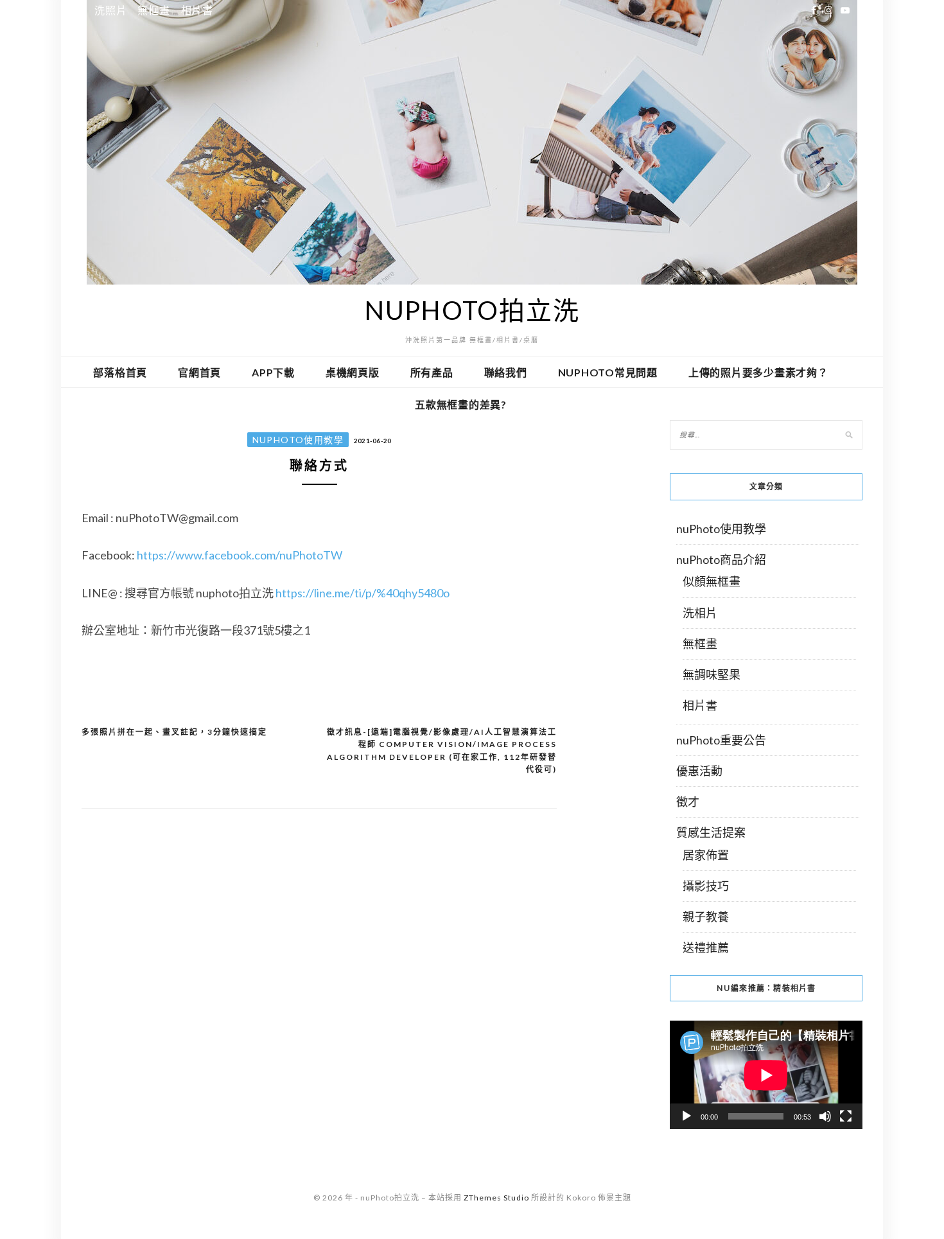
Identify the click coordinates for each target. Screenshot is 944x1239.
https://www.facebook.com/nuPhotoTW (239, 555)
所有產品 (431, 372)
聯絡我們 (505, 372)
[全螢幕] (845, 1116)
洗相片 (700, 613)
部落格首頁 (120, 372)
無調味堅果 (711, 674)
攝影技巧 (706, 886)
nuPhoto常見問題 (608, 372)
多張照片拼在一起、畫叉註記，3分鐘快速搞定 (174, 732)
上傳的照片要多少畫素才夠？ (758, 372)
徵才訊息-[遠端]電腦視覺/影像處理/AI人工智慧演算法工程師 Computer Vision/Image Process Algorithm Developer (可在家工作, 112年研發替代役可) (442, 751)
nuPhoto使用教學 (298, 439)
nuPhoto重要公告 (721, 740)
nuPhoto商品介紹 (721, 559)
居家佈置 (706, 855)
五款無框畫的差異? (461, 404)
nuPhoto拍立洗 (472, 310)
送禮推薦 (706, 947)
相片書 (197, 10)
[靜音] (825, 1116)
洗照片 (110, 10)
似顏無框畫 (711, 581)
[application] (766, 1075)
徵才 (687, 802)
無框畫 (153, 10)
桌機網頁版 (353, 372)
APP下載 (273, 372)
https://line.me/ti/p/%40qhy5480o (362, 593)
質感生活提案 (711, 832)
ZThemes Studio (496, 1197)
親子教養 (706, 916)
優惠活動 (699, 771)
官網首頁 (199, 372)
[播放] (686, 1116)
